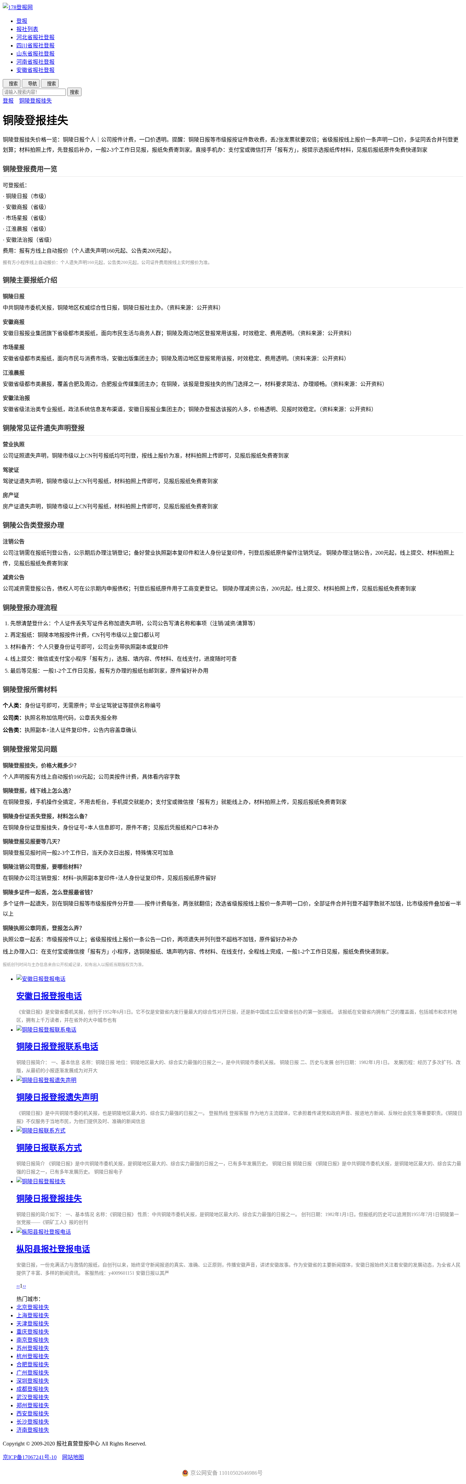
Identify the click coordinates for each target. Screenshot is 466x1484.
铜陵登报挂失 (35, 101)
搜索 (74, 92)
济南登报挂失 (32, 1430)
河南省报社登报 (35, 62)
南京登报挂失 (32, 1340)
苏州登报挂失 (32, 1348)
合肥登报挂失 (32, 1364)
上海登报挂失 (32, 1315)
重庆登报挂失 (32, 1332)
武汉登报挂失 (32, 1397)
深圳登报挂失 (32, 1381)
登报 (21, 21)
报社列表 (27, 29)
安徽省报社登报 (35, 70)
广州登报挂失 (32, 1373)
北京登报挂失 (32, 1307)
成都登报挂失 (32, 1389)
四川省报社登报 (35, 45)
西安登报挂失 (32, 1413)
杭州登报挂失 (32, 1356)
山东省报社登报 (35, 54)
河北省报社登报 (35, 37)
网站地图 (73, 1457)
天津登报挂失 (32, 1323)
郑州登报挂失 (32, 1405)
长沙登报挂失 (32, 1422)
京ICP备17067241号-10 (30, 1457)
